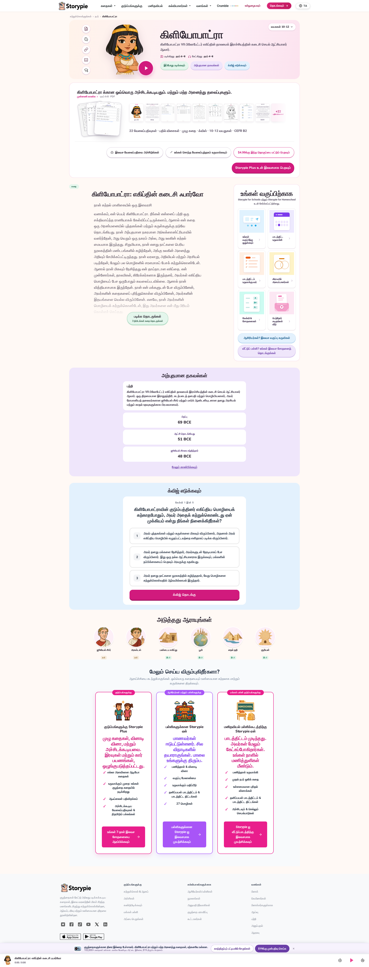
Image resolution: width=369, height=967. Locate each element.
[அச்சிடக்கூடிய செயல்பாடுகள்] (86, 29)
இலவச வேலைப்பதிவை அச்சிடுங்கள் (137, 152)
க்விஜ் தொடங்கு (184, 594)
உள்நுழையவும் (252, 5)
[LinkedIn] (105, 924)
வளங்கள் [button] (202, 6)
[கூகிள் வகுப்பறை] (86, 60)
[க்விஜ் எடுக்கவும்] (86, 39)
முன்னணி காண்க (86, 96)
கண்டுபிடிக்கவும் (133, 905)
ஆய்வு (254, 912)
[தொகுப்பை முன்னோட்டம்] (101, 120)
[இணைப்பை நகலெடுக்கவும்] (86, 49)
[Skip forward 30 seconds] (362, 960)
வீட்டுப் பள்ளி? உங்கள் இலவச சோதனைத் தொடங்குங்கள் (266, 351)
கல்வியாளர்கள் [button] (178, 6)
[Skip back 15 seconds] (340, 960)
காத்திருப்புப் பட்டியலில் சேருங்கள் (232, 948)
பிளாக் (254, 891)
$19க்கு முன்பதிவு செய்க (272, 948)
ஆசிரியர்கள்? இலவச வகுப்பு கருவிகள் (267, 338)
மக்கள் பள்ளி (131, 912)
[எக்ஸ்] (97, 924)
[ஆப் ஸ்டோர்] (70, 937)
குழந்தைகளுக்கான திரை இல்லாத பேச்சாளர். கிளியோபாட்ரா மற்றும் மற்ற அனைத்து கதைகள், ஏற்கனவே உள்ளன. (146, 947)
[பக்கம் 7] (231, 112)
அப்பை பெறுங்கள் (133, 919)
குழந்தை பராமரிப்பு (198, 912)
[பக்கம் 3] (168, 112)
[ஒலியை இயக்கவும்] (146, 68)
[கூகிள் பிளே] (93, 937)
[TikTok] (80, 924)
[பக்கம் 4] (184, 112)
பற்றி (253, 919)
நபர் (97, 16)
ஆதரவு (255, 932)
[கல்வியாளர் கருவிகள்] (86, 70)
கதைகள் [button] (107, 6)
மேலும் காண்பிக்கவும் (184, 467)
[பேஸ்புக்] (71, 924)
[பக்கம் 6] (215, 112)
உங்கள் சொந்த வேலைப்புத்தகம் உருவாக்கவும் (200, 152)
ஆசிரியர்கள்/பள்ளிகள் (200, 891)
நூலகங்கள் (194, 898)
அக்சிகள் (129, 898)
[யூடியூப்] (88, 924)
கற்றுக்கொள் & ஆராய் (136, 891)
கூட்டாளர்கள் (195, 919)
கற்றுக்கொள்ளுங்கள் (80, 16)
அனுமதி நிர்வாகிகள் (199, 905)
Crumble (223, 6)
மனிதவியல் (155, 6)
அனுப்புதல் (257, 925)
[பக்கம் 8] (247, 112)
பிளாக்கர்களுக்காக (262, 905)
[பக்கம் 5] (199, 112)
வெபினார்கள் (258, 898)
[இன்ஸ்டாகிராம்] (63, 924)
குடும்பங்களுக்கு (131, 6)
